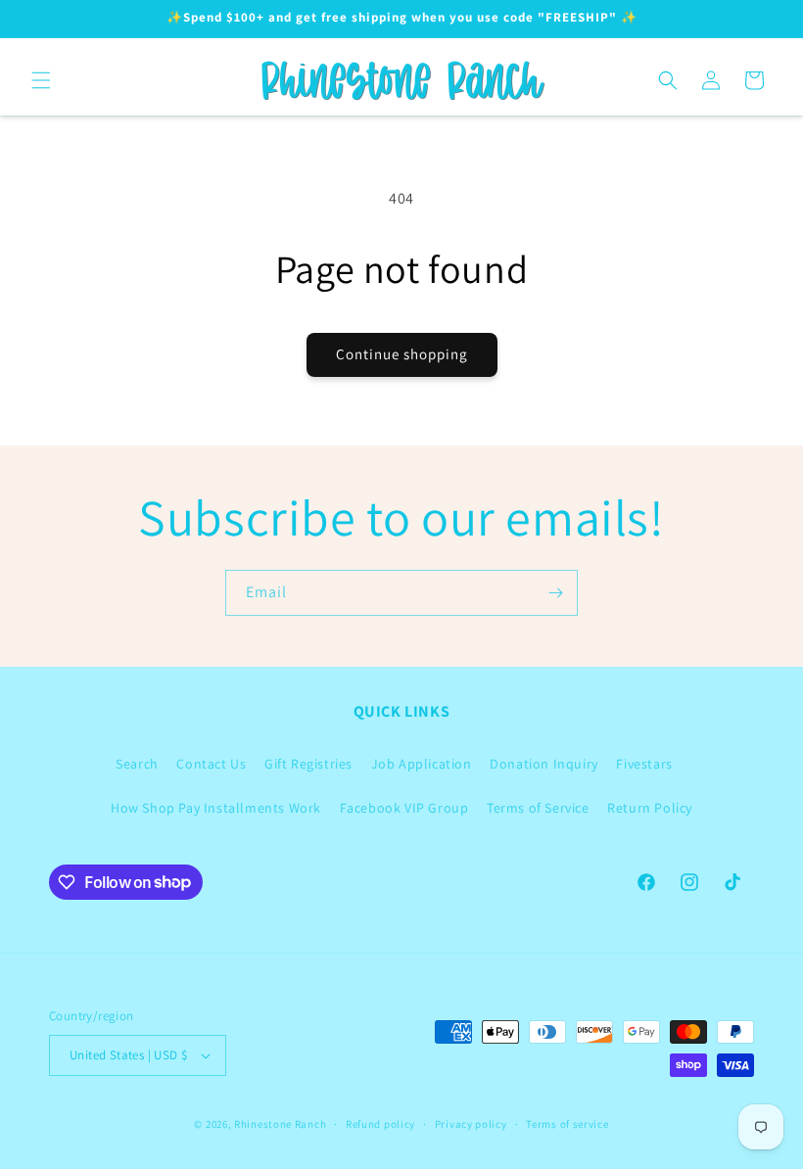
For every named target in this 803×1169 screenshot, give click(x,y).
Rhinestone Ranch (280, 1124)
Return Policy (649, 808)
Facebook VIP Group (404, 808)
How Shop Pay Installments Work (216, 808)
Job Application (421, 763)
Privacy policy (471, 1124)
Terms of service (567, 1124)
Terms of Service (538, 808)
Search (137, 763)
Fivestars (644, 763)
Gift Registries (308, 763)
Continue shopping (402, 354)
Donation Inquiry (544, 763)
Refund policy (380, 1124)
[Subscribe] (555, 593)
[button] (41, 80)
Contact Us (211, 763)
